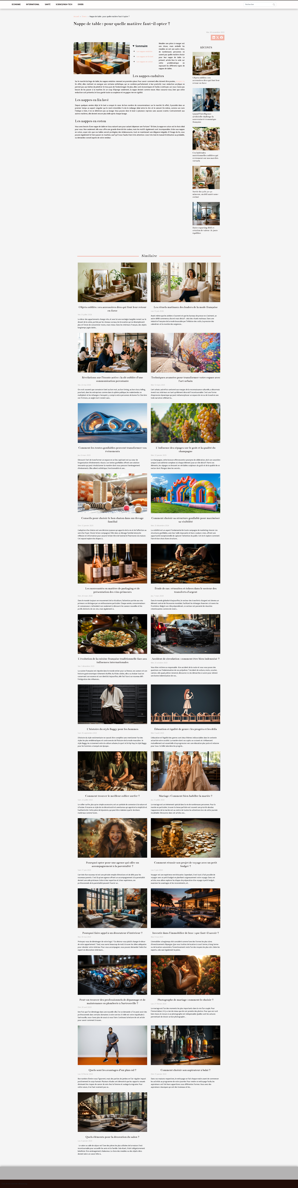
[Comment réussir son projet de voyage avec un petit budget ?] (185, 837)
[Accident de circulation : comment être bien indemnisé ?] (185, 633)
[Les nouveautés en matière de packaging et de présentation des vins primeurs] (112, 563)
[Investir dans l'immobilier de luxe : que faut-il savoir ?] (185, 908)
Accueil (76, 16)
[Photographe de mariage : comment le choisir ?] (185, 974)
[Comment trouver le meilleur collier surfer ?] (112, 771)
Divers (80, 4)
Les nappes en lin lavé (145, 56)
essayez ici (180, 81)
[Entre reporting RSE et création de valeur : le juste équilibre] (206, 213)
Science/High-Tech (64, 4)
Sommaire (141, 46)
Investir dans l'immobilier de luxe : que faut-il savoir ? (185, 932)
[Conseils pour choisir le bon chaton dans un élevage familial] (112, 493)
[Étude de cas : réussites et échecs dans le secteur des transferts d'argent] (185, 563)
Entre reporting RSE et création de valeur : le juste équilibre (205, 230)
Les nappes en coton (145, 61)
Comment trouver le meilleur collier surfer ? (112, 795)
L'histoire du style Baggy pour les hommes (112, 729)
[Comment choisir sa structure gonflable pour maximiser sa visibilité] (185, 493)
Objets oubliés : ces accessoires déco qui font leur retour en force (206, 80)
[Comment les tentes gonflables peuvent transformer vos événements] (112, 422)
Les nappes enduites (144, 51)
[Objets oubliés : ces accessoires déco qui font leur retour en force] (206, 63)
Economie (16, 4)
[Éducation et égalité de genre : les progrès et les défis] (185, 704)
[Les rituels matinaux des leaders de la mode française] (185, 282)
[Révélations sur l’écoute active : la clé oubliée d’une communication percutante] (112, 352)
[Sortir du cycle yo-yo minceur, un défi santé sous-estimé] (206, 177)
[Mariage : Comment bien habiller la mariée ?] (185, 771)
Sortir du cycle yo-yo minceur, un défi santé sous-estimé (206, 194)
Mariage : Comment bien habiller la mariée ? (185, 795)
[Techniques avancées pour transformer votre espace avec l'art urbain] (185, 352)
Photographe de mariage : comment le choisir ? (185, 999)
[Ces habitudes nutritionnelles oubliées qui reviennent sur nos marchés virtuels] (206, 138)
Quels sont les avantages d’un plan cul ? (112, 1070)
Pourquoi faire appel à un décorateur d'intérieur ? (112, 932)
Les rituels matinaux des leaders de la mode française (186, 307)
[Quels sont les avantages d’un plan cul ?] (112, 1045)
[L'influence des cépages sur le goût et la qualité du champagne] (185, 422)
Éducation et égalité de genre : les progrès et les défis (185, 729)
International (32, 4)
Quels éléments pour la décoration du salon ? (112, 1136)
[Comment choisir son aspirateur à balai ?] (185, 1045)
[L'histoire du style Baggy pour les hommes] (112, 704)
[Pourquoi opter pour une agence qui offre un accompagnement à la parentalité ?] (112, 837)
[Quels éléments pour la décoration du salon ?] (112, 1112)
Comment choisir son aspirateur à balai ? (185, 1070)
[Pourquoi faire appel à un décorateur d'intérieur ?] (112, 908)
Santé (47, 4)
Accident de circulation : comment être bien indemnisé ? (186, 658)
